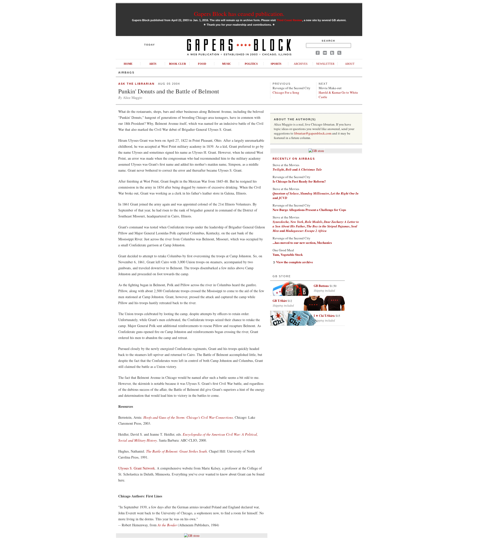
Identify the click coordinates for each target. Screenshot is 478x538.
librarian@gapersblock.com (312, 133)
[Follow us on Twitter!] (332, 54)
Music (226, 63)
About (350, 63)
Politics (251, 63)
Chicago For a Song (286, 92)
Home (128, 63)
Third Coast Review (289, 20)
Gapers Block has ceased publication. (239, 14)
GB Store (282, 276)
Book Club (177, 63)
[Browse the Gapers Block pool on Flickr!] (325, 54)
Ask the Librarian (136, 83)
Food (202, 63)
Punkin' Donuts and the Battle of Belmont (168, 91)
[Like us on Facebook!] (317, 54)
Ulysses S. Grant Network (136, 468)
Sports (276, 63)
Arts (152, 63)
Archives (300, 63)
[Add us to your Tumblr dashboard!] (339, 54)
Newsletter (325, 63)
